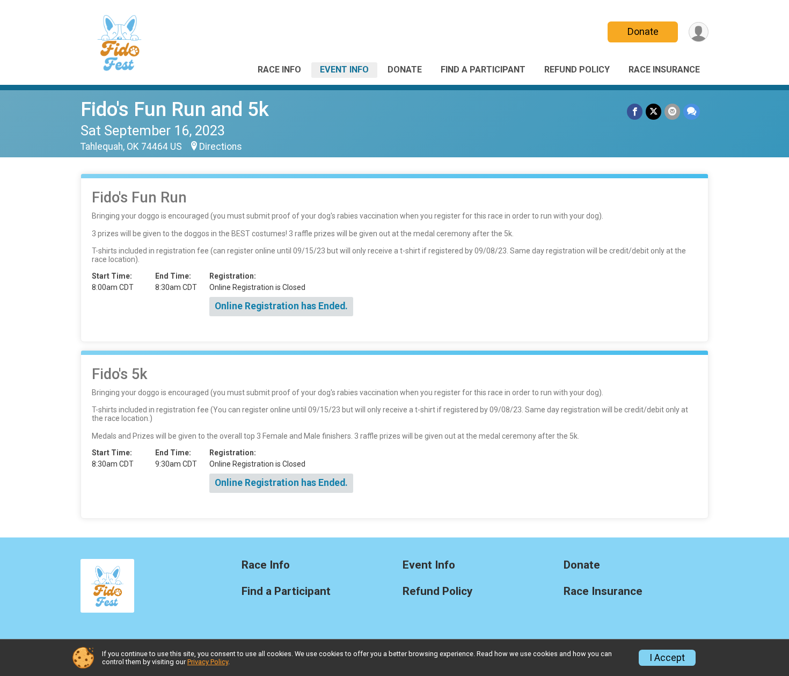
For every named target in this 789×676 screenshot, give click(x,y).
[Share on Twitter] (653, 111)
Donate (643, 31)
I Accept (667, 657)
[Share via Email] (672, 111)
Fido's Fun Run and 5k (175, 109)
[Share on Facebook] (634, 111)
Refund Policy (577, 69)
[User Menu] (698, 32)
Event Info (344, 69)
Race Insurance (664, 69)
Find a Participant (483, 69)
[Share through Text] (691, 111)
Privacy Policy (207, 662)
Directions (220, 146)
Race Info (279, 69)
